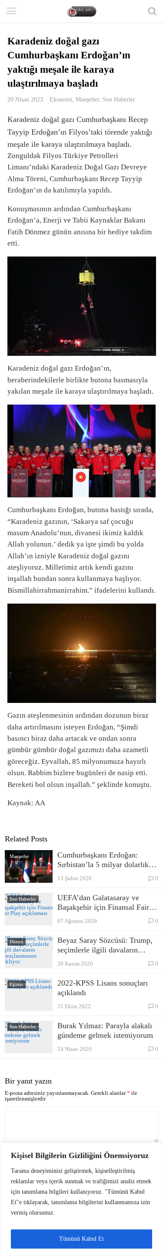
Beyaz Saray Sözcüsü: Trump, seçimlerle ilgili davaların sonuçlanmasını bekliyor (105, 945)
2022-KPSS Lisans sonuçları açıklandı (102, 988)
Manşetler (87, 99)
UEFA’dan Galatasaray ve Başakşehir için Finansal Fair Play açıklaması (103, 902)
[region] (81, 1199)
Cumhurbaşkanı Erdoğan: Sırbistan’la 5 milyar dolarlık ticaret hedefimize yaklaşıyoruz (106, 860)
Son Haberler (119, 99)
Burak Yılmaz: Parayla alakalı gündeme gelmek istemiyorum (105, 1030)
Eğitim (16, 984)
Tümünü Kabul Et (81, 1239)
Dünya (16, 941)
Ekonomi (61, 99)
